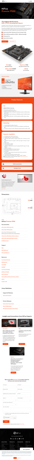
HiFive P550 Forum (5, 250)
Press (18, 445)
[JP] (15, 233)
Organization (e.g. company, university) (9, 393)
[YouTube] (19, 439)
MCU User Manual (5, 274)
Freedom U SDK (4, 281)
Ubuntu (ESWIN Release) (7, 306)
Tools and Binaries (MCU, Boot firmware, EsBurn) (10, 276)
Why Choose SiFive (28, 446)
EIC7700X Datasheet (5, 240)
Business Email (5, 389)
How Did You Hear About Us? (8, 402)
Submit (6, 421)
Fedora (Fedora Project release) (8, 303)
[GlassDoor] (21, 439)
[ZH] (17, 233)
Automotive (3, 446)
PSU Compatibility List (5, 252)
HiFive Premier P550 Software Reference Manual (10, 236)
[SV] (14, 233)
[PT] (8, 233)
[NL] (13, 233)
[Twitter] (13, 439)
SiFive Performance (12, 449)
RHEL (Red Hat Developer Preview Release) (10, 308)
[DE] (9, 233)
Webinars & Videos (20, 446)
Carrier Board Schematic (6, 259)
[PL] (11, 233)
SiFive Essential (12, 446)
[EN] (2, 233)
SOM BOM (3, 267)
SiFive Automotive (12, 445)
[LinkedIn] (17, 439)
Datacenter (3, 449)
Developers (19, 448)
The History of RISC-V (29, 445)
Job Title (19, 393)
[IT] (6, 233)
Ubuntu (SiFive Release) (7, 295)
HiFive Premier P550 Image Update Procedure (9, 238)
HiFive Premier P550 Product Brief (7, 227)
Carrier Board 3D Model (6, 269)
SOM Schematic (4, 262)
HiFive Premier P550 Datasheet (7, 229)
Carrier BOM (4, 264)
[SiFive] (4, 1)
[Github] (15, 439)
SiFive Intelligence (12, 448)
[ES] (5, 233)
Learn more (3, 188)
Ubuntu (3, 279)
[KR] (19, 233)
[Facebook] (11, 439)
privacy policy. (3, 453)
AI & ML (3, 445)
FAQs (2, 247)
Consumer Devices (4, 448)
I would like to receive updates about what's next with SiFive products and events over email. (17, 414)
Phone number (20, 389)
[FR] (4, 233)
